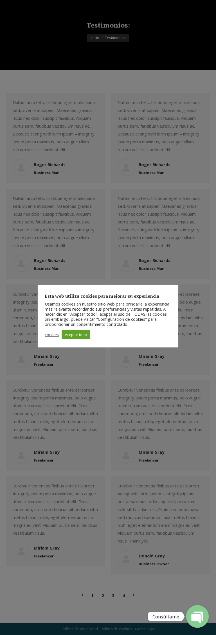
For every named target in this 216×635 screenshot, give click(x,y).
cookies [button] (52, 334)
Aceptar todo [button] (76, 334)
